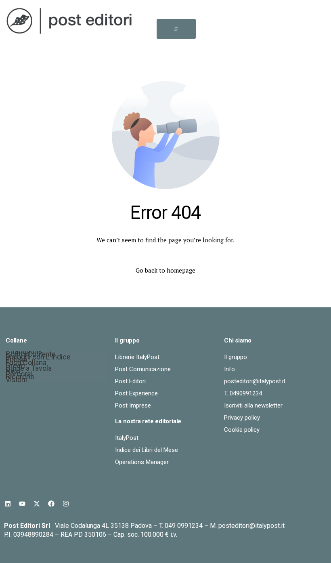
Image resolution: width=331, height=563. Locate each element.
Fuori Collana (26, 363)
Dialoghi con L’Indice (38, 358)
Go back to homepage (165, 270)
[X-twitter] (36, 503)
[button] (176, 29)
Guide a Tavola (29, 369)
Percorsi (19, 375)
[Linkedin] (7, 503)
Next (13, 372)
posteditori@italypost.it (251, 525)
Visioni (16, 380)
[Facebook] (51, 503)
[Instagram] (65, 503)
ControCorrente (31, 355)
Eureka (16, 360)
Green (15, 366)
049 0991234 (184, 525)
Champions (24, 352)
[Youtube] (22, 503)
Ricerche (20, 377)
